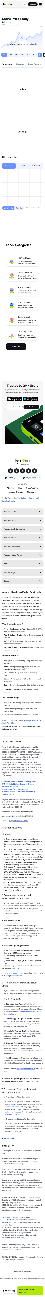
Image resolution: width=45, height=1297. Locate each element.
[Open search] (25, 4)
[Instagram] (16, 470)
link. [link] (37, 1081)
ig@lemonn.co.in (15, 975)
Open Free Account (31, 407)
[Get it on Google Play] (30, 399)
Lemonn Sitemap (16, 492)
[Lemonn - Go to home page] (8, 3)
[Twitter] (10, 470)
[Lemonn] (22, 460)
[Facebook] (22, 470)
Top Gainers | (23, 498)
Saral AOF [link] (9, 1138)
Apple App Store (9, 723)
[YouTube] (28, 470)
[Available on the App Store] (14, 399)
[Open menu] (40, 4)
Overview (7, 64)
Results (20, 64)
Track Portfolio (32, 488)
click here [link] (20, 1237)
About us (10, 488)
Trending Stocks (8, 501)
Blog (20, 488)
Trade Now (33, 4)
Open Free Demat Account (26, 1290)
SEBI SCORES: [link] (34, 1197)
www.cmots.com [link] (16, 1250)
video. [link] (18, 968)
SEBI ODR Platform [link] (10, 1220)
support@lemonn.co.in (18, 821)
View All (16, 346)
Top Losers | (34, 498)
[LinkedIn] (34, 470)
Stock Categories (18, 245)
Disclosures (31, 492)
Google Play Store (33, 720)
